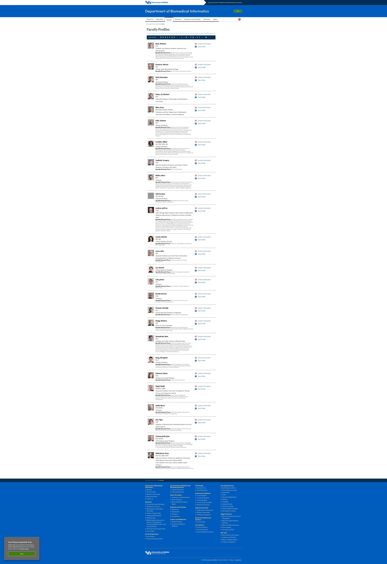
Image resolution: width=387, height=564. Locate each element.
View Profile (201, 46)
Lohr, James (160, 279)
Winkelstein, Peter (162, 453)
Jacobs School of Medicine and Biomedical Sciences (225, 2)
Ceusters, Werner (162, 64)
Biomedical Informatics (152, 24)
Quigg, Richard (161, 321)
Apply (237, 11)
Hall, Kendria (160, 194)
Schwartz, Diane (162, 373)
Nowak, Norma (161, 293)
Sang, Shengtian (162, 357)
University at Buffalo (211, 560)
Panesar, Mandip (162, 308)
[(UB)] (175, 3)
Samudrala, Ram (162, 336)
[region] (21, 548)
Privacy (231, 560)
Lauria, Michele (161, 237)
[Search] (239, 19)
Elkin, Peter (160, 107)
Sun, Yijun (159, 419)
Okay (21, 554)
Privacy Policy (24, 549)
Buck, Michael (161, 43)
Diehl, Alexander (162, 77)
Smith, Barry (160, 405)
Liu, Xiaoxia (160, 267)
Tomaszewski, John (163, 436)
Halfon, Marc (160, 175)
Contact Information (204, 44)
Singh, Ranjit (160, 386)
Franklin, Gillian (161, 142)
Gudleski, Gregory (162, 160)
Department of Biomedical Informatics (177, 10)
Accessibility (238, 560)
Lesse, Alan (160, 251)
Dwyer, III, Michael (162, 94)
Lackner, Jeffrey (161, 208)
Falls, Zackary (161, 120)
